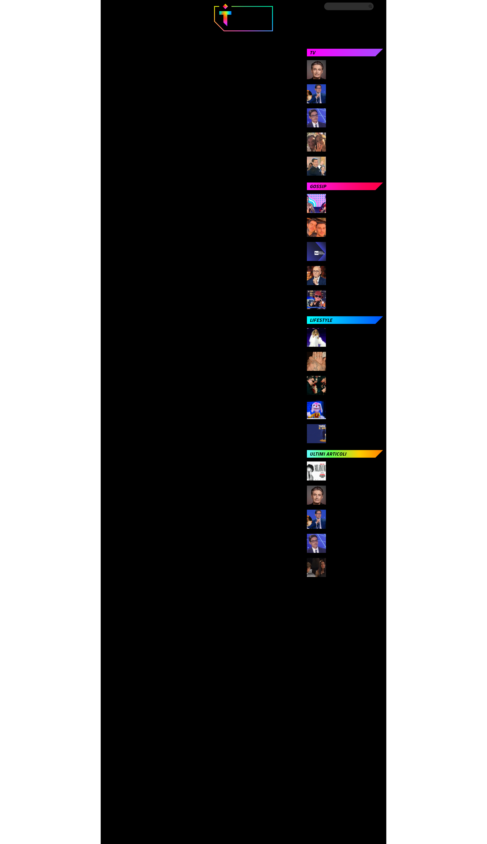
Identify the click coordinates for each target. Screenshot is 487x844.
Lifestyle (292, 36)
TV (162, 36)
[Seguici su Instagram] (127, 6)
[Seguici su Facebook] (107, 6)
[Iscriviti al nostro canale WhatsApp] (158, 6)
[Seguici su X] (117, 6)
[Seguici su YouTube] (148, 6)
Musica (216, 36)
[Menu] (379, 6)
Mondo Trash (331, 36)
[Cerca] (370, 6)
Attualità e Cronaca (124, 36)
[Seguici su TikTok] (137, 6)
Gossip (187, 36)
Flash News (371, 36)
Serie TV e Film (253, 36)
